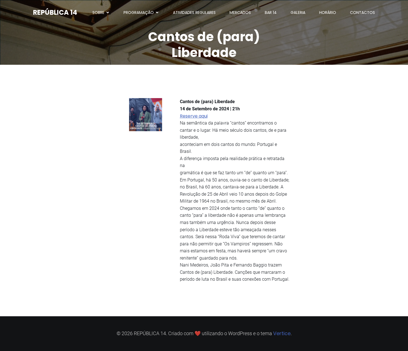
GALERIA (298, 12)
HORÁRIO (327, 12)
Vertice (282, 333)
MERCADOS (240, 12)
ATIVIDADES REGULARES (194, 12)
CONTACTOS (362, 12)
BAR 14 (271, 12)
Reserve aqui (194, 116)
